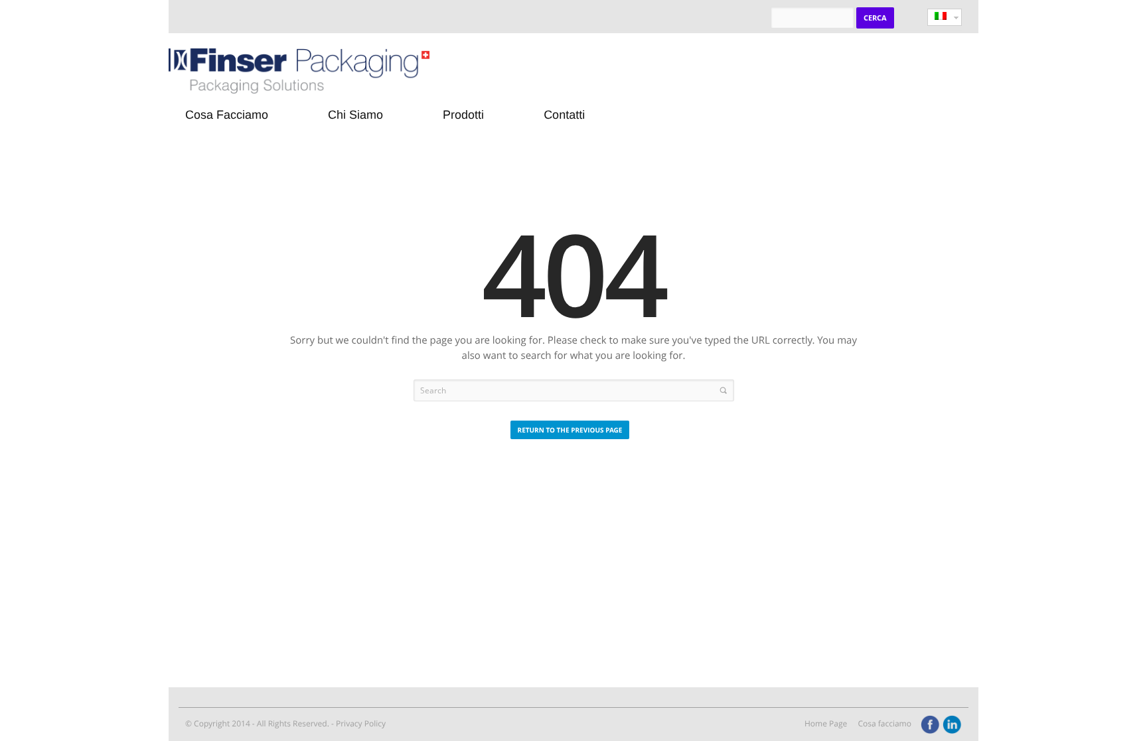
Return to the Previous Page (570, 430)
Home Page (825, 723)
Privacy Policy (361, 723)
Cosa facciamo (884, 723)
